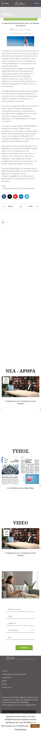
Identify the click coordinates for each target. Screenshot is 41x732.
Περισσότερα (20, 729)
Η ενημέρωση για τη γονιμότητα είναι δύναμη (20, 402)
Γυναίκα (4, 671)
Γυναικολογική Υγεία (13, 19)
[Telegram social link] (26, 196)
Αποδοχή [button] (35, 726)
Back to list (20, 206)
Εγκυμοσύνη (6, 677)
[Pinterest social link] (15, 196)
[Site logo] (20, 3)
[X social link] (9, 196)
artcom (16, 30)
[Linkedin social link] (21, 196)
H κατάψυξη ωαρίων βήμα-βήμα (20, 488)
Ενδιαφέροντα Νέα (29, 19)
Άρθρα (4, 681)
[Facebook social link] (4, 196)
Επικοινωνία (6, 687)
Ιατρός (4, 684)
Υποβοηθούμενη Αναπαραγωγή (14, 674)
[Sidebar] (3, 222)
